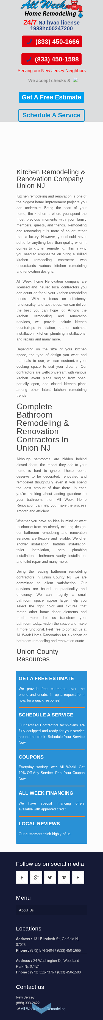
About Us (26, 910)
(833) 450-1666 (56, 41)
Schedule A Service (51, 115)
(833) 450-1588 (56, 59)
